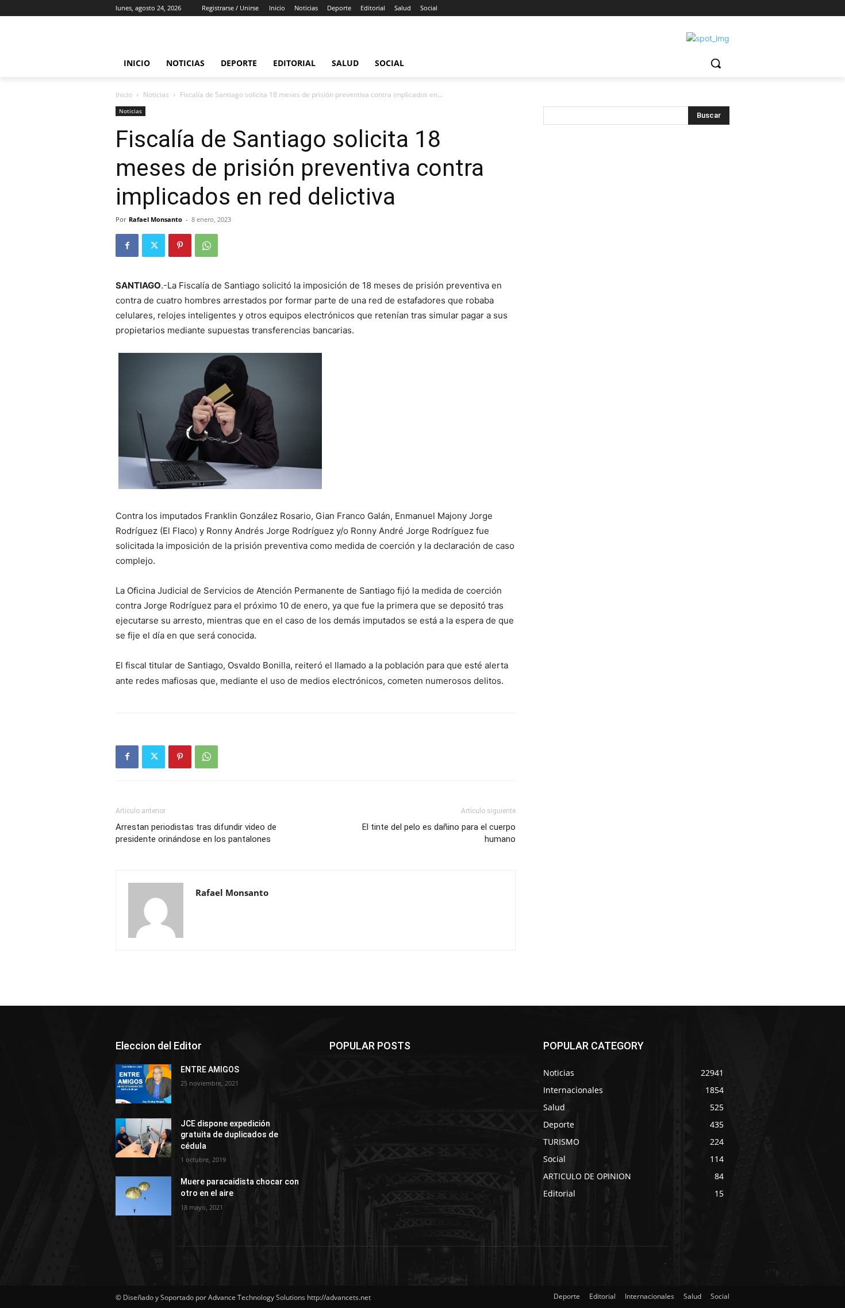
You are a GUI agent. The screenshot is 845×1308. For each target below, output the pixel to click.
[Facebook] (127, 245)
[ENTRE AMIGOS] (143, 1083)
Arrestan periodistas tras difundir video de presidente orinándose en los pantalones (196, 833)
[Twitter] (153, 245)
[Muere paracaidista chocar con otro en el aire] (143, 1195)
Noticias (156, 94)
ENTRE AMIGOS (209, 1069)
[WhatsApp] (206, 245)
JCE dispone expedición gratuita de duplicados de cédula (229, 1135)
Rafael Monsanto (155, 219)
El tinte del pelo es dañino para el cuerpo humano (439, 833)
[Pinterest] (179, 245)
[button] (715, 63)
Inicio (124, 94)
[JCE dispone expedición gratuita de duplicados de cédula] (143, 1137)
